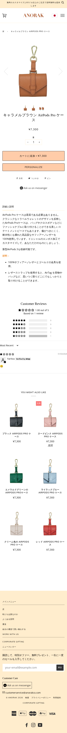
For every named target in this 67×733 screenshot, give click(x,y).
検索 (27, 697)
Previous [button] (7, 71)
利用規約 (57, 697)
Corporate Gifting (13, 642)
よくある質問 (8, 619)
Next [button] (59, 71)
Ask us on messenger (35, 188)
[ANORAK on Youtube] (40, 726)
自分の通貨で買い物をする (14, 629)
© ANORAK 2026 (14, 697)
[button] (19, 336)
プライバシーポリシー (41, 697)
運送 (4, 624)
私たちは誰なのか (10, 614)
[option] (33, 71)
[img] (7, 354)
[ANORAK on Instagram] (33, 726)
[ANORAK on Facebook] (27, 726)
